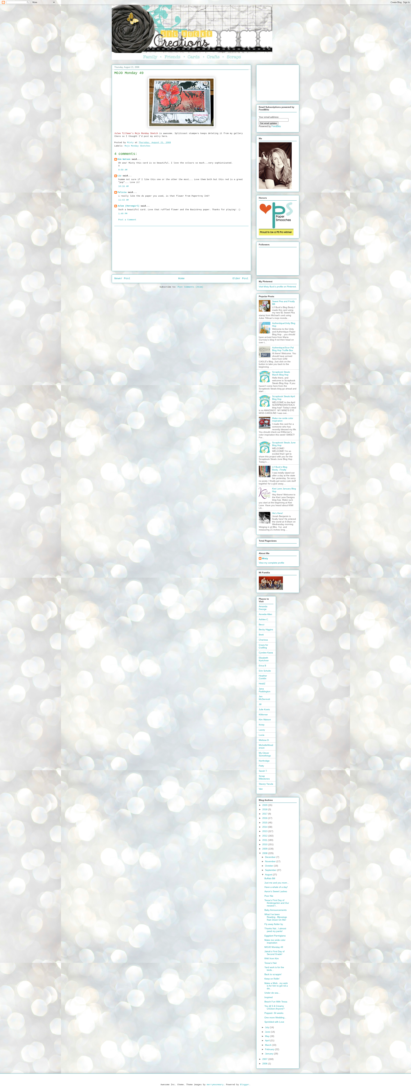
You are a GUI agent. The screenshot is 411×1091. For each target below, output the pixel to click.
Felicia (122, 192)
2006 (265, 1063)
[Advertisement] (181, 249)
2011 (265, 840)
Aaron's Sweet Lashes (275, 891)
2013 (265, 831)
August (269, 874)
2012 (265, 835)
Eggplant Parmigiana (275, 935)
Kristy (261, 724)
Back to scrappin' (273, 974)
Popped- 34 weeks (273, 1013)
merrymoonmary (215, 1084)
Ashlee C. (264, 619)
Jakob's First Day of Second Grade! (274, 952)
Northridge (264, 760)
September (271, 870)
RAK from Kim (271, 958)
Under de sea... (272, 993)
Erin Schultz (265, 670)
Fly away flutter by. (273, 924)
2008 (265, 853)
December (270, 857)
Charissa (263, 639)
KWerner (263, 714)
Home (181, 278)
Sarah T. (263, 771)
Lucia (261, 735)
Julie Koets (264, 709)
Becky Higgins (266, 629)
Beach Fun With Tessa (275, 1001)
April (267, 1040)
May (267, 1036)
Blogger (244, 1084)
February (270, 1049)
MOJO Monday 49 (273, 947)
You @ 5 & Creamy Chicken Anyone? (274, 1007)
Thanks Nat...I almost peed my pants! (275, 929)
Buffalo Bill (269, 878)
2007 (265, 1059)
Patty (261, 765)
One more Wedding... (275, 1017)
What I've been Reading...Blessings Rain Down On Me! (275, 917)
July (267, 1027)
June (268, 1032)
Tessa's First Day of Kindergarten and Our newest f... (276, 903)
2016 (265, 818)
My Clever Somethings (265, 754)
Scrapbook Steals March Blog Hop (281, 373)
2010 (265, 844)
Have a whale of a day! (276, 887)
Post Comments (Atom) (190, 287)
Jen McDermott (264, 697)
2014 (265, 827)
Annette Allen (265, 614)
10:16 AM (123, 186)
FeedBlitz (276, 126)
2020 (265, 805)
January (269, 1053)
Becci (261, 624)
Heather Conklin (263, 677)
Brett (261, 634)
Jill (260, 704)
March (268, 1045)
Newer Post (122, 278)
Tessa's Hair (270, 963)
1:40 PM (122, 213)
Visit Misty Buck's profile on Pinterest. (278, 286)
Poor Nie (268, 896)
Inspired (268, 997)
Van (261, 789)
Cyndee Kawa (266, 652)
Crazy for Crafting (263, 646)
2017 (265, 813)
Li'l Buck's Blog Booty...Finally (279, 468)
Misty (265, 558)
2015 (265, 822)
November (270, 861)
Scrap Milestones (264, 777)
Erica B (262, 665)
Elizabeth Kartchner (264, 659)
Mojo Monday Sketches (137, 146)
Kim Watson (124, 159)
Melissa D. (264, 740)
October (269, 865)
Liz (119, 176)
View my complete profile (271, 562)
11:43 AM (123, 200)
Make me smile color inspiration (274, 941)
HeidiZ (262, 683)
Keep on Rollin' (272, 978)
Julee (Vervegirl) (128, 206)
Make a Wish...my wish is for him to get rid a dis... (276, 986)
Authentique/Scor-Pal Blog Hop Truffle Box (283, 349)
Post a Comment (127, 220)
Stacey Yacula (266, 784)
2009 (265, 848)
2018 (265, 809)
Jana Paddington (264, 690)
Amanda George (263, 607)
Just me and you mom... (276, 882)
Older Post (240, 278)
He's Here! (277, 513)
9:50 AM (122, 170)
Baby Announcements (275, 910)
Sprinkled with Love (274, 1022)
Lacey (262, 730)
